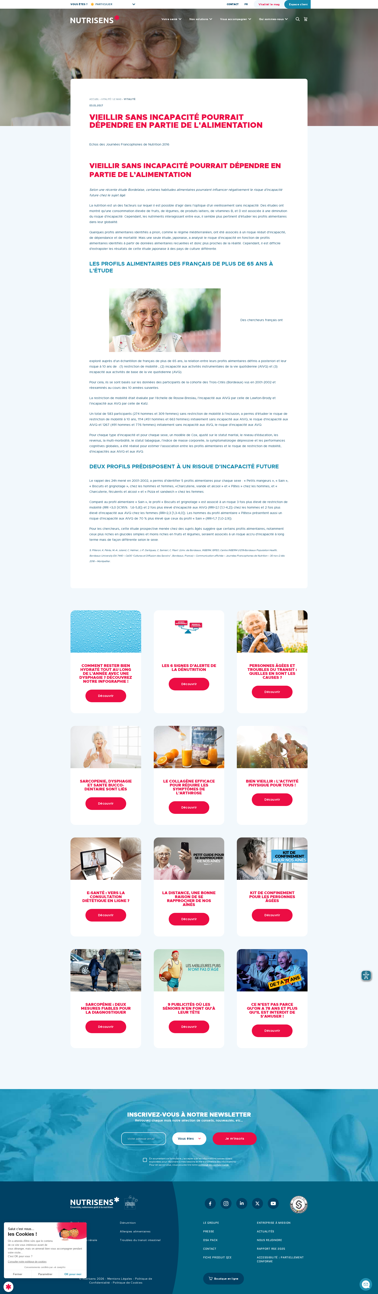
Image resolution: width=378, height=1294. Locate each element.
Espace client (298, 4)
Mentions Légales (119, 1278)
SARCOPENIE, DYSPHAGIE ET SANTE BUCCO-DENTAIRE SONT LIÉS (106, 785)
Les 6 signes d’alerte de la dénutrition (189, 667)
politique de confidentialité (213, 1164)
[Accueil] (94, 19)
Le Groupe (211, 1223)
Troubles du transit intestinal (140, 1240)
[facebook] (210, 1203)
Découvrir (106, 696)
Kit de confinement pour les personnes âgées (272, 896)
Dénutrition (128, 1223)
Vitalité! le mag (269, 4)
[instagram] (226, 1203)
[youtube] (273, 1203)
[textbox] (189, 1138)
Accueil (94, 99)
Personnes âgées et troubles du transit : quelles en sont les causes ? (272, 671)
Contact (233, 4)
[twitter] (257, 1203)
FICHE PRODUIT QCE (217, 1257)
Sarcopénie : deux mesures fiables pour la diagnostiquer (106, 1008)
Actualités (265, 1231)
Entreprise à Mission (274, 1223)
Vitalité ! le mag (111, 99)
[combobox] (189, 1138)
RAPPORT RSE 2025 (271, 1249)
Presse (208, 1231)
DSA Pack (210, 1240)
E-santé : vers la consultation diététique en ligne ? (105, 896)
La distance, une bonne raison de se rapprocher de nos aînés (189, 898)
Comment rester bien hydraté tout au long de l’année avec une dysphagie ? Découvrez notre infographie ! (105, 673)
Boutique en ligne (226, 1278)
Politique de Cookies (127, 1282)
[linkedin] (241, 1203)
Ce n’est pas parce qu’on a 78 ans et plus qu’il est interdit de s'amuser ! (272, 1010)
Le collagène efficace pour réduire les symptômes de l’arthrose (189, 787)
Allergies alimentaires (135, 1231)
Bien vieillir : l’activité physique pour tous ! (272, 783)
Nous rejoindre (269, 1240)
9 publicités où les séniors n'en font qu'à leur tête (189, 1008)
